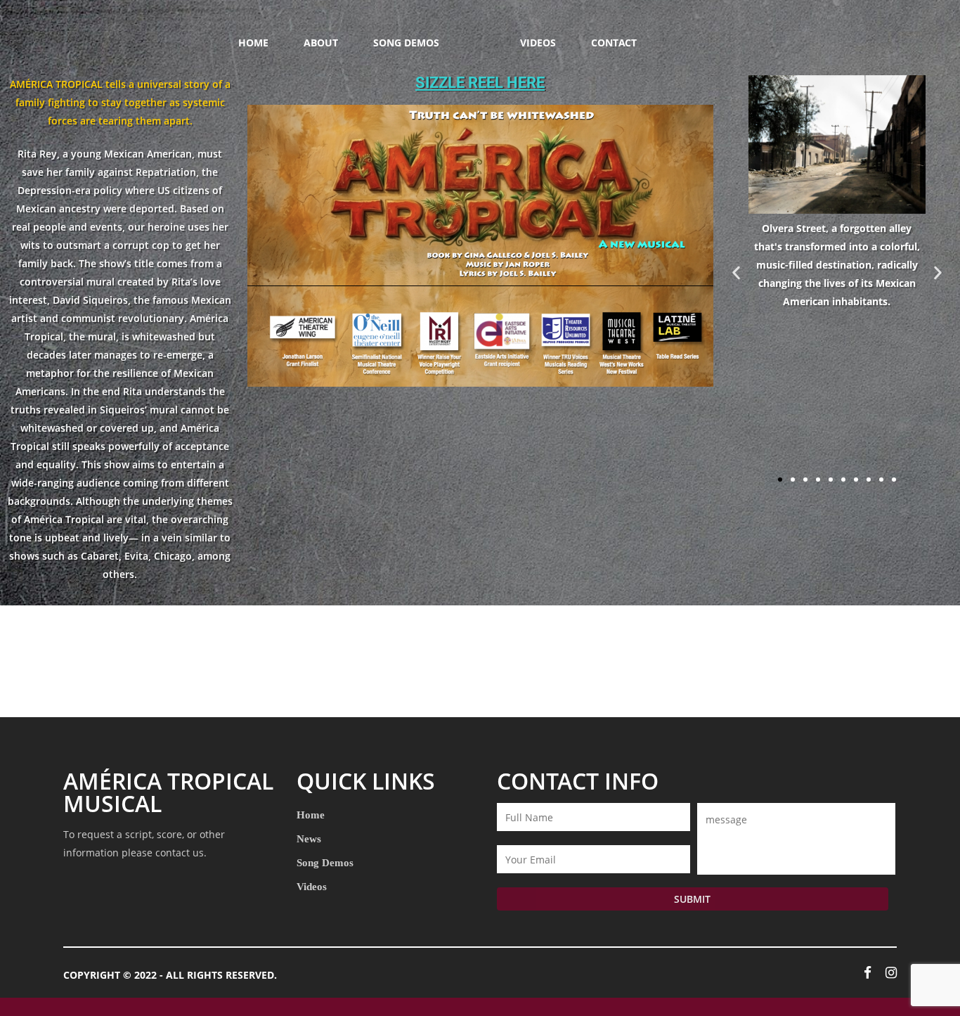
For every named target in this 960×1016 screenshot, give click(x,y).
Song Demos (325, 862)
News (309, 838)
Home (311, 814)
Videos (312, 886)
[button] (736, 272)
